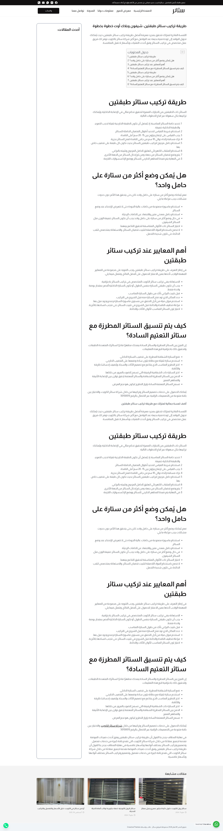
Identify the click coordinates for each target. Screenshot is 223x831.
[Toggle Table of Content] (181, 52)
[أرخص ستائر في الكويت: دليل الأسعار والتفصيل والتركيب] (60, 791)
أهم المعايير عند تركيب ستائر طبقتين (147, 64)
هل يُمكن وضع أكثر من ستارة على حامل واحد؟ (152, 60)
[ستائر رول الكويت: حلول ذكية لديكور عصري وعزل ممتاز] (162, 791)
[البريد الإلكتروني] (43, 2)
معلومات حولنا (105, 10)
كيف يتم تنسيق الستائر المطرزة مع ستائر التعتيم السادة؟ (157, 68)
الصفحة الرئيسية (142, 10)
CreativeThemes (133, 827)
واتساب (48, 11)
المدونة (91, 10)
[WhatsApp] (47, 2)
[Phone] (5, 825)
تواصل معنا (78, 10)
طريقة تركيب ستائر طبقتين (142, 56)
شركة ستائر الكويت (111, 725)
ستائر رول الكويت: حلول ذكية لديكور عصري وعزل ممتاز (163, 808)
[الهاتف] (39, 2)
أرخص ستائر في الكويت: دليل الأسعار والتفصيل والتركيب (60, 808)
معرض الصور (123, 10)
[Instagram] (52, 2)
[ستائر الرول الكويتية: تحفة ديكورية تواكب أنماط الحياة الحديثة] (111, 791)
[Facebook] (56, 2)
